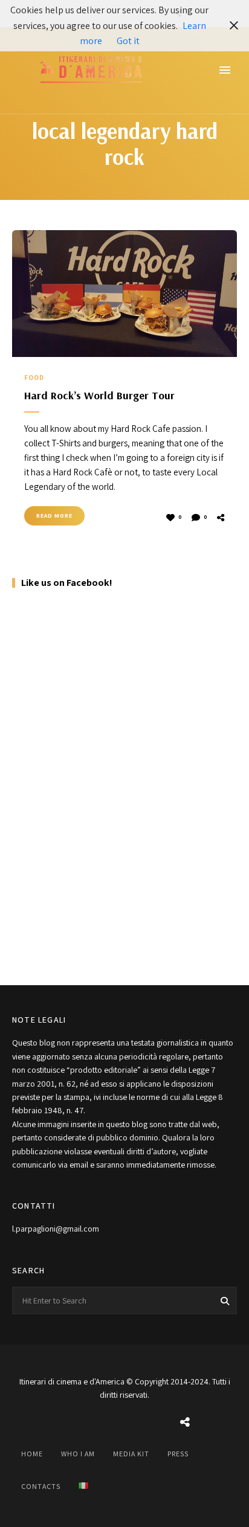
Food (34, 377)
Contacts (40, 1486)
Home (32, 1453)
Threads (185, 1422)
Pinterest (155, 1422)
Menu (225, 70)
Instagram (94, 1422)
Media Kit (131, 1453)
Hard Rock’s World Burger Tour (99, 395)
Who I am (78, 1453)
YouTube (124, 1422)
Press (178, 1453)
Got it (128, 40)
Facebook (64, 1422)
